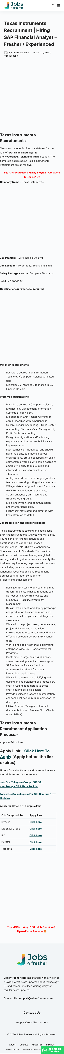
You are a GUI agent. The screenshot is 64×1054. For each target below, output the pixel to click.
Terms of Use (12, 1049)
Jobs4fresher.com (15, 977)
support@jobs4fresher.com (32, 1022)
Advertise (37, 1045)
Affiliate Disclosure (34, 1049)
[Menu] (58, 5)
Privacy (50, 1045)
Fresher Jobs (11, 56)
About (12, 1045)
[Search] (53, 5)
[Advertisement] (32, 95)
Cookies (24, 1045)
